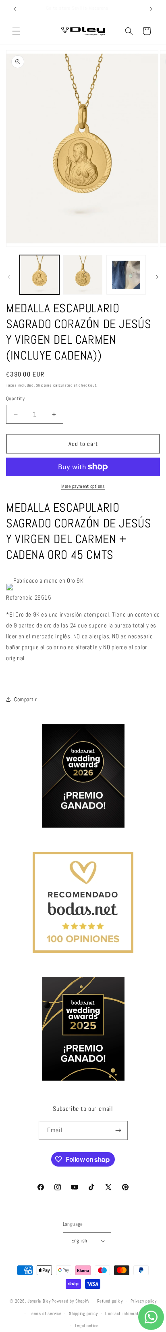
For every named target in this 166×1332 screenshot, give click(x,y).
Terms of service (45, 1313)
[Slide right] (157, 277)
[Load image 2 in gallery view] (83, 275)
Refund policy (110, 1301)
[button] (16, 31)
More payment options (83, 486)
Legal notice (87, 1325)
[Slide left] (9, 277)
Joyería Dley (38, 1301)
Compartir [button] (25, 699)
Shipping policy (83, 1313)
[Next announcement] (151, 9)
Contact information (124, 1313)
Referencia (19, 597)
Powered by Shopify (70, 1301)
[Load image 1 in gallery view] (39, 275)
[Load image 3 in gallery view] (126, 275)
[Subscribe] (118, 1130)
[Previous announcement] (15, 9)
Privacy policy (144, 1301)
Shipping (44, 385)
